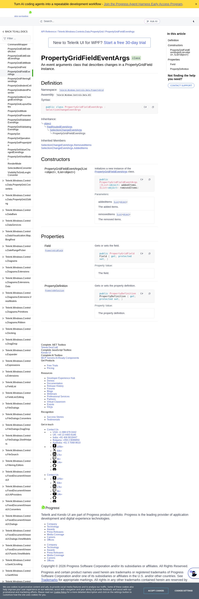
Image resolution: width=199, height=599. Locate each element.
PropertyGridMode (17, 111)
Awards (51, 529)
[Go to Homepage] (30, 16)
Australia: (67, 442)
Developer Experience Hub (61, 378)
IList (116, 202)
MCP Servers (48, 358)
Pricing (50, 368)
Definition (51, 83)
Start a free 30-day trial (125, 42)
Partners (51, 399)
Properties (52, 236)
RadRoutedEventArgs (59, 126)
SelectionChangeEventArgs (66, 130)
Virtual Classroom (56, 402)
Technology (53, 526)
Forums (51, 388)
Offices (50, 540)
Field (48, 245)
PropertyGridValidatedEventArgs (19, 121)
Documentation (55, 383)
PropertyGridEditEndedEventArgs (19, 57)
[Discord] (54, 470)
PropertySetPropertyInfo (19, 144)
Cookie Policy (60, 592)
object (47, 123)
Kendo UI (46, 352)
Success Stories (55, 417)
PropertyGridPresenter (19, 115)
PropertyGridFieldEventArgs (19, 73)
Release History (55, 386)
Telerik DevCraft (49, 347)
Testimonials (53, 419)
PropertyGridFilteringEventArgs (19, 80)
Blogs (50, 391)
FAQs (50, 407)
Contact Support (181, 85)
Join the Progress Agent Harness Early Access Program (143, 4)
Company (52, 524)
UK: (64, 435)
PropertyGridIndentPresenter (19, 91)
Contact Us (52, 429)
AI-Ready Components (67, 358)
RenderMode (14, 163)
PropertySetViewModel (19, 158)
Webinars (52, 394)
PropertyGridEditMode (19, 63)
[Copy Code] (153, 107)
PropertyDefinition (56, 285)
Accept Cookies (156, 590)
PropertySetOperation (19, 138)
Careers (51, 537)
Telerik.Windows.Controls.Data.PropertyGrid (81, 31)
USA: (64, 432)
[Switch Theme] (193, 21)
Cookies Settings (184, 590)
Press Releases (55, 532)
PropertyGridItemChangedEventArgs (19, 98)
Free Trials (52, 365)
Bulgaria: (66, 440)
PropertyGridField (17, 67)
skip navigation (21, 16)
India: (65, 437)
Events (50, 404)
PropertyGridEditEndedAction (19, 50)
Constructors (55, 159)
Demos (50, 380)
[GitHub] (54, 466)
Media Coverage (55, 534)
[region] (99, 591)
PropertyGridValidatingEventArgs (19, 128)
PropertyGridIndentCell (19, 85)
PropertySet (14, 134)
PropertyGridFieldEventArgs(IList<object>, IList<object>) (66, 170)
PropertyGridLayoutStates (19, 105)
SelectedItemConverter (19, 168)
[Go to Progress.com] (50, 509)
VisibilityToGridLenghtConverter (19, 173)
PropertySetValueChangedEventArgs (19, 151)
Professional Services (58, 396)
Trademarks (49, 580)
